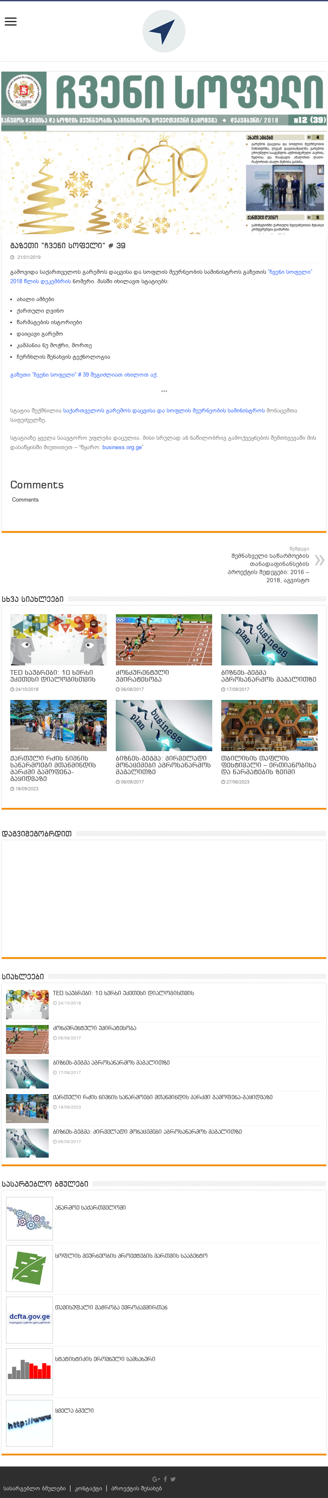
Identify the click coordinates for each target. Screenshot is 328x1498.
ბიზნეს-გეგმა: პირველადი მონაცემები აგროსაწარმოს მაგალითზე (163, 765)
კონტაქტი (88, 1488)
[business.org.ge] (164, 31)
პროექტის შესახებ (136, 1488)
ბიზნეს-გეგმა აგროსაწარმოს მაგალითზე (268, 676)
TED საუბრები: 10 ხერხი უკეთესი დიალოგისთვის (53, 676)
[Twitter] (173, 1479)
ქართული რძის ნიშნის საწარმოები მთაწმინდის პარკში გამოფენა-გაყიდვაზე (53, 769)
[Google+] (156, 1479)
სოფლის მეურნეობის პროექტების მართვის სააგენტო (131, 1256)
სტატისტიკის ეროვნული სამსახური (105, 1359)
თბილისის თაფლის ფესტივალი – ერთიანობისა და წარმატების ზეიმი (268, 765)
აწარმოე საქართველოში (90, 1208)
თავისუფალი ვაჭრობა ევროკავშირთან (111, 1308)
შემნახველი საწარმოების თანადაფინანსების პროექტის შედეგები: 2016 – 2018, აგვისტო (268, 565)
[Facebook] (165, 1479)
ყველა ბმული (74, 1411)
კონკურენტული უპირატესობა (142, 676)
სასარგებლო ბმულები (34, 1488)
